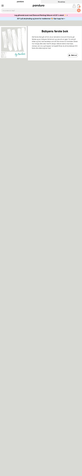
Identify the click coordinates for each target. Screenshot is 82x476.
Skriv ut (74, 55)
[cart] (78, 6)
